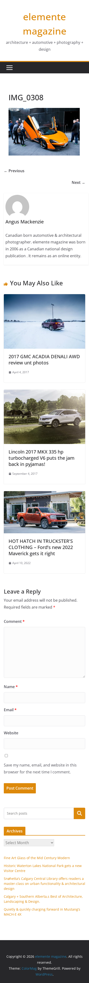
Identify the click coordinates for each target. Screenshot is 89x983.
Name (11, 686)
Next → (78, 182)
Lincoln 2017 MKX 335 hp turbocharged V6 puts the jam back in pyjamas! (42, 458)
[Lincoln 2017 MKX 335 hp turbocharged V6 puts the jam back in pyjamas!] (44, 393)
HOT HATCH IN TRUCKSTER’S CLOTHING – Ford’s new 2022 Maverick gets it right (41, 547)
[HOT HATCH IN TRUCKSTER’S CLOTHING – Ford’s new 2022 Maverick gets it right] (44, 494)
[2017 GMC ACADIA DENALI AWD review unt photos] (44, 297)
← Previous (14, 170)
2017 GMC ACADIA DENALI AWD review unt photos (44, 359)
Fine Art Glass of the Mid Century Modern (37, 858)
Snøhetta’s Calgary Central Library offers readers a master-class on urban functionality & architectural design (44, 883)
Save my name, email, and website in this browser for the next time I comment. (40, 768)
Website (11, 733)
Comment (14, 621)
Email (10, 709)
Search (79, 813)
